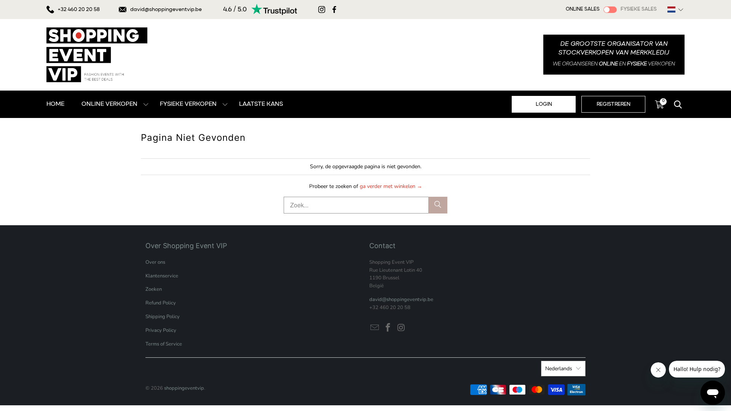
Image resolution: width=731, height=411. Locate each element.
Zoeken (153, 289)
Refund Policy (160, 302)
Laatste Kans (261, 104)
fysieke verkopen (188, 104)
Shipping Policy (162, 316)
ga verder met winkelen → (391, 186)
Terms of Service (163, 344)
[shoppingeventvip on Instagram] (401, 328)
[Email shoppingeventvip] (375, 328)
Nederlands (558, 368)
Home (55, 104)
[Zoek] (437, 205)
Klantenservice (161, 275)
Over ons (155, 262)
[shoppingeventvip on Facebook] (388, 328)
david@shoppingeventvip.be (166, 9)
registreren (613, 104)
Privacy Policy (160, 330)
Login (544, 104)
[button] (675, 9)
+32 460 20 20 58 (79, 9)
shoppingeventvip (184, 388)
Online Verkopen (109, 104)
